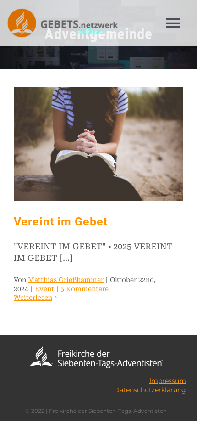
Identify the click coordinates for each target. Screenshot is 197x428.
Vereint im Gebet (61, 221)
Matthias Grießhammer (66, 279)
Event (44, 289)
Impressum (167, 381)
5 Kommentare (84, 289)
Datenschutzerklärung (150, 390)
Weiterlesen (33, 297)
